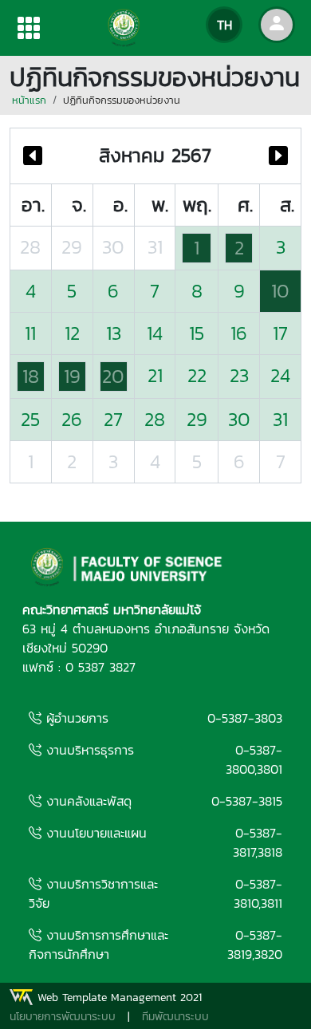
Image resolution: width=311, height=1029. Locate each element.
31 (155, 247)
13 (113, 333)
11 (30, 333)
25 (30, 419)
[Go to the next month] (278, 156)
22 (197, 375)
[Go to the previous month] (32, 156)
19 (72, 376)
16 (238, 333)
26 (71, 419)
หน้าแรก (29, 100)
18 (30, 376)
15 (196, 333)
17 (280, 333)
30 (113, 247)
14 (155, 333)
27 (113, 419)
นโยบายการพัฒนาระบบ (63, 1016)
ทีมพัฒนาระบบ (175, 1016)
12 (72, 333)
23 (239, 375)
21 (155, 375)
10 (280, 291)
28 (30, 247)
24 (280, 375)
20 (113, 376)
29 (71, 247)
